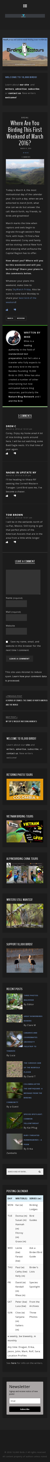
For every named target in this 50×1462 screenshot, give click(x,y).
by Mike (26, 153)
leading (28, 345)
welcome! (11, 97)
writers (11, 749)
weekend (21, 318)
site (28, 744)
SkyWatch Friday (22, 289)
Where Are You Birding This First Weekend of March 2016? (25, 133)
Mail (13, 611)
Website (10, 625)
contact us (12, 753)
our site (24, 84)
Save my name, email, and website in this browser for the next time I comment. (23, 646)
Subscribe (24, 1409)
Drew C (11, 426)
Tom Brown (14, 514)
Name (14, 597)
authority (14, 349)
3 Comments (26, 157)
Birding (25, 117)
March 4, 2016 (26, 148)
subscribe (33, 88)
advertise (21, 88)
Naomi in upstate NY (21, 472)
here (13, 1363)
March (10, 318)
